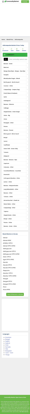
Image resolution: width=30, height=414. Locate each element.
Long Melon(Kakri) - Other (11, 189)
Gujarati (7, 343)
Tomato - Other (8, 196)
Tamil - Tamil (9, 353)
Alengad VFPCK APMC (9, 284)
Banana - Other (8, 193)
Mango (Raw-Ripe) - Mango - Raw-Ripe (14, 71)
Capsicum (6, 163)
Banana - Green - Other (10, 226)
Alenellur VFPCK (8, 273)
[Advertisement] (15, 21)
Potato (6, 126)
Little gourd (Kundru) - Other (12, 178)
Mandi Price (10, 39)
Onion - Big (7, 115)
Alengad (5, 279)
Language (24, 1)
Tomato (6, 152)
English (7, 341)
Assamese (8, 337)
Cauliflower (7, 145)
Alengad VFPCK (7, 281)
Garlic (5, 97)
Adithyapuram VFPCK (9, 251)
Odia (6, 349)
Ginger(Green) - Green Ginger (12, 111)
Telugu (7, 355)
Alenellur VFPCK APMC (9, 276)
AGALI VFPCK (7, 257)
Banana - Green (8, 63)
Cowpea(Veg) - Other (9, 207)
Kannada (7, 347)
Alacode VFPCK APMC (9, 268)
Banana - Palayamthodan (11, 185)
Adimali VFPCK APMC (9, 246)
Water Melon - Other (9, 204)
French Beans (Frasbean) (10, 93)
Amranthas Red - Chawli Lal (11, 200)
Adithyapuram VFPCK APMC (11, 254)
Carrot (5, 141)
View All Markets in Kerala (15, 294)
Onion (5, 119)
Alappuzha (6, 270)
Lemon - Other (8, 182)
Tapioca (6, 211)
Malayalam (8, 351)
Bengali (7, 339)
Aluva (4, 287)
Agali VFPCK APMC (8, 259)
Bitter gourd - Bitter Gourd (11, 134)
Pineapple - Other (9, 122)
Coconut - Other (8, 86)
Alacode (5, 262)
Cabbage (6, 108)
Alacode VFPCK (7, 265)
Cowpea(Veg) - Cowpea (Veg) (12, 89)
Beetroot (6, 67)
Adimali (5, 238)
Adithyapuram (7, 248)
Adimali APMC (7, 240)
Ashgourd (6, 156)
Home (3, 39)
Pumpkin (6, 74)
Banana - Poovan (8, 130)
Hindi (6, 345)
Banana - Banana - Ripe (10, 159)
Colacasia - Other (8, 167)
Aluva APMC (6, 289)
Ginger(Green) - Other (10, 215)
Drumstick (6, 174)
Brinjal (5, 137)
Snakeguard (7, 100)
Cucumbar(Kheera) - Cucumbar (12, 171)
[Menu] (2, 1)
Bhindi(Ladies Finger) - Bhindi (12, 78)
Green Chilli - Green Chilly (11, 148)
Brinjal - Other (8, 219)
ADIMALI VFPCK (7, 243)
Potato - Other (8, 222)
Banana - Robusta (9, 104)
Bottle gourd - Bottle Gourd (11, 82)
